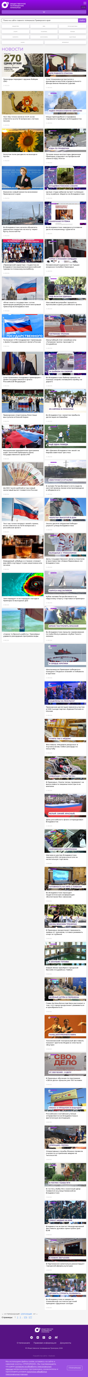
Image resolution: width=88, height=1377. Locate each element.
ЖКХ (44, 26)
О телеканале (23, 1343)
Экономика (44, 37)
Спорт (15, 31)
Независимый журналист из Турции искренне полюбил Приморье (62, 266)
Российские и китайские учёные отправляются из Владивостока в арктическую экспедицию (62, 1116)
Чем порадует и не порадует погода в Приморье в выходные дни (21, 599)
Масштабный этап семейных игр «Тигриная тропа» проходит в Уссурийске (61, 342)
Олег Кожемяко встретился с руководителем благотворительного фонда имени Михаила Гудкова (63, 81)
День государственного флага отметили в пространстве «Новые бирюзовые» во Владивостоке (65, 561)
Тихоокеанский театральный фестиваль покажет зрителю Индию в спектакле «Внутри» (65, 1043)
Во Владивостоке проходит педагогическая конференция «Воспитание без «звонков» (60, 895)
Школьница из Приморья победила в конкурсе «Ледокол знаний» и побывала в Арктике (65, 671)
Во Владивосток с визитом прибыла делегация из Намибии (63, 416)
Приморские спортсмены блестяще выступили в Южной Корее (20, 416)
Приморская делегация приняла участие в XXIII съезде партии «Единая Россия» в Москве (65, 709)
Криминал (65, 42)
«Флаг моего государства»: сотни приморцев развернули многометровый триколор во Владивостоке (22, 304)
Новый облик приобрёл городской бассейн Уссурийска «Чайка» (62, 969)
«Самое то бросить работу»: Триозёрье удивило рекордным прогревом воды (21, 635)
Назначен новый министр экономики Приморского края (20, 193)
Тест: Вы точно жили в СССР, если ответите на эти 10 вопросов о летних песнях (21, 119)
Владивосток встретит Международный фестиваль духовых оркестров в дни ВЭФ (65, 1228)
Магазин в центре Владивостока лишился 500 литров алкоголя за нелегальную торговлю (62, 857)
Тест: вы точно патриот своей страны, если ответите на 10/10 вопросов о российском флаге (20, 525)
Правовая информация (45, 1343)
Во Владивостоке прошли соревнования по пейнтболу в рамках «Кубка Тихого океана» (65, 634)
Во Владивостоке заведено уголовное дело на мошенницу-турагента (64, 228)
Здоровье (72, 37)
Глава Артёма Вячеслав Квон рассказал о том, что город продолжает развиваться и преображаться (65, 1005)
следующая (26, 1314)
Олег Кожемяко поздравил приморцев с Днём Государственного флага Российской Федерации (22, 379)
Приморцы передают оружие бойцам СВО (20, 80)
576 (25, 1317)
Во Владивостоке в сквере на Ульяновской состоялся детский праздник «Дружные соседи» (61, 1301)
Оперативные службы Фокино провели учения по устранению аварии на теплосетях (64, 1153)
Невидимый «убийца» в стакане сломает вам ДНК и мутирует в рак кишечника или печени (22, 563)
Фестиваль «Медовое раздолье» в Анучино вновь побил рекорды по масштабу (62, 746)
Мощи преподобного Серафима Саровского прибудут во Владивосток (64, 118)
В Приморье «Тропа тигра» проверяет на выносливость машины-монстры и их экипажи (65, 784)
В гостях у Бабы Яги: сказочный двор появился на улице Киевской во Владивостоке (63, 1191)
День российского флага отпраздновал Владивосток (64, 821)
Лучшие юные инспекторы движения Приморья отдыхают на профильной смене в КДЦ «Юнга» (63, 156)
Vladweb (51, 1356)
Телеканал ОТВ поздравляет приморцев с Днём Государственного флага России (22, 341)
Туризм (72, 31)
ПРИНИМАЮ (75, 1368)
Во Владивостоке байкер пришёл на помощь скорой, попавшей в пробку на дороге (64, 379)
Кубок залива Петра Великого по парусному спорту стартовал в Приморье (65, 597)
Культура (15, 37)
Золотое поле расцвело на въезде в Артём (20, 155)
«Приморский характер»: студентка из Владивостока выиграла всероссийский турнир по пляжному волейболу (22, 267)
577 (30, 1317)
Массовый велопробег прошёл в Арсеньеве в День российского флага (63, 303)
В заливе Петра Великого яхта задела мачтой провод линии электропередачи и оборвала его (65, 488)
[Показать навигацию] (85, 3)
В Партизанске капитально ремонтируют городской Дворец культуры (65, 1265)
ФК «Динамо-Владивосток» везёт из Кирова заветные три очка (63, 451)
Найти (82, 20)
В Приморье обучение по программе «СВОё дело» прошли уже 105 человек (64, 1079)
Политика (44, 31)
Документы (65, 1343)
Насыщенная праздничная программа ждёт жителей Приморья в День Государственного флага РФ (21, 452)
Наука (23, 42)
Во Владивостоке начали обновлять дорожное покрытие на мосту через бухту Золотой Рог (20, 229)
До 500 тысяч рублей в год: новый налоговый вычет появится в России (20, 489)
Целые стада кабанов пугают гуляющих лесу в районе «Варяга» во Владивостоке (65, 193)
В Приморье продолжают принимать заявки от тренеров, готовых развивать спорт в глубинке (64, 932)
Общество (15, 26)
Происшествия (72, 26)
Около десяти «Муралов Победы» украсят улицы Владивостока (62, 524)
